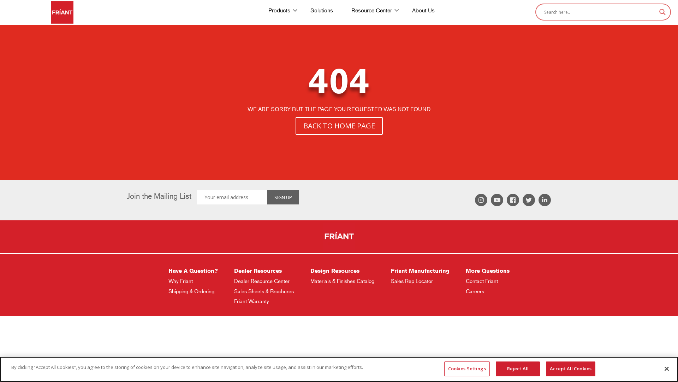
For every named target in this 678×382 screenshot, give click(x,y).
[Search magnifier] (662, 12)
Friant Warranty (251, 301)
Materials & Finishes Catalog (342, 281)
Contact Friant (482, 281)
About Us (423, 11)
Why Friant (180, 281)
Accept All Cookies (570, 368)
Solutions (321, 11)
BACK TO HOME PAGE (339, 126)
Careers (475, 291)
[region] (339, 369)
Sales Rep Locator (412, 281)
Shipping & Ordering (191, 291)
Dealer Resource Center (262, 281)
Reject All (518, 368)
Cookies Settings (467, 368)
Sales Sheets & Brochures (264, 291)
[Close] (666, 368)
